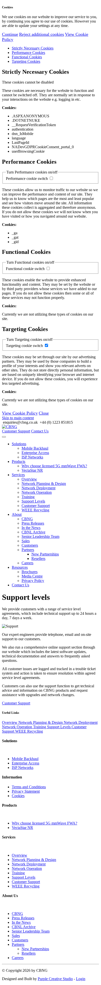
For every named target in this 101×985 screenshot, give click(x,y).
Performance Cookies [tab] (28, 52)
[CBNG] (9, 427)
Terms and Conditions (29, 787)
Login (80, 979)
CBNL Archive (33, 532)
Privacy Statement (26, 791)
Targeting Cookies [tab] (26, 61)
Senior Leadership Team (40, 536)
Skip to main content (18, 418)
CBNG (27, 519)
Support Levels (33, 501)
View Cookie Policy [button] (20, 413)
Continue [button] (10, 34)
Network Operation (37, 492)
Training (28, 497)
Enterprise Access (35, 453)
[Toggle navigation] (4, 437)
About (17, 514)
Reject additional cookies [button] (41, 34)
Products (18, 461)
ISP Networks (32, 457)
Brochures (30, 572)
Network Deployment (38, 488)
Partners (28, 550)
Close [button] (44, 413)
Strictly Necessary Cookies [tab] (32, 48)
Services (18, 475)
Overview (29, 479)
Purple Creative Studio (55, 979)
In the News (31, 528)
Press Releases (33, 523)
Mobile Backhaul (35, 448)
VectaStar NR (32, 470)
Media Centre (32, 576)
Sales (26, 541)
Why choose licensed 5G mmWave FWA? (54, 466)
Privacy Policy (33, 581)
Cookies (18, 796)
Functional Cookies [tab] (27, 57)
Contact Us (40, 431)
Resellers (38, 558)
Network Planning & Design (44, 483)
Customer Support (16, 431)
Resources (20, 567)
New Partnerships (45, 554)
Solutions (19, 444)
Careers (27, 563)
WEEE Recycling (35, 510)
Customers (30, 545)
